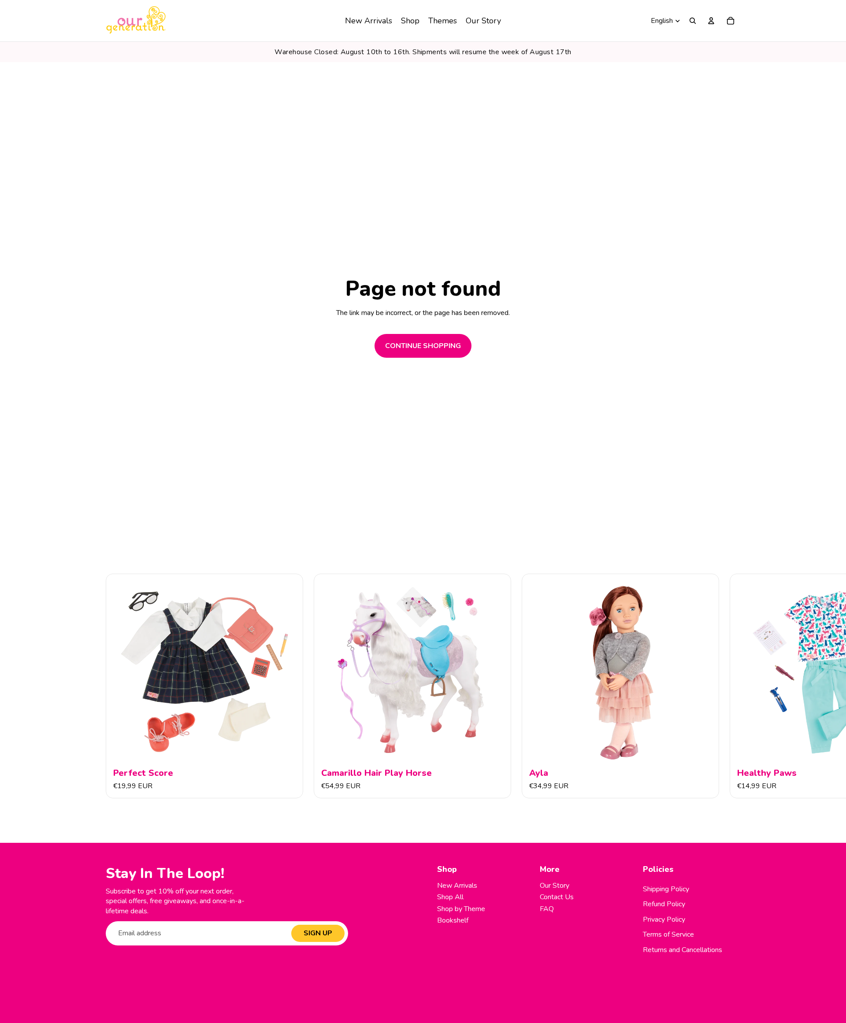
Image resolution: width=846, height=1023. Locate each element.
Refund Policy (664, 904)
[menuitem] (368, 20)
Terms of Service (668, 934)
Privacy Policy (664, 919)
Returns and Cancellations (682, 950)
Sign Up (318, 933)
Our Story (554, 885)
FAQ (547, 909)
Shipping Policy (666, 889)
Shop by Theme (461, 909)
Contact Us (557, 897)
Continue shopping (423, 346)
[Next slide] (730, 686)
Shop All (450, 897)
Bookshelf (452, 920)
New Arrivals (457, 885)
